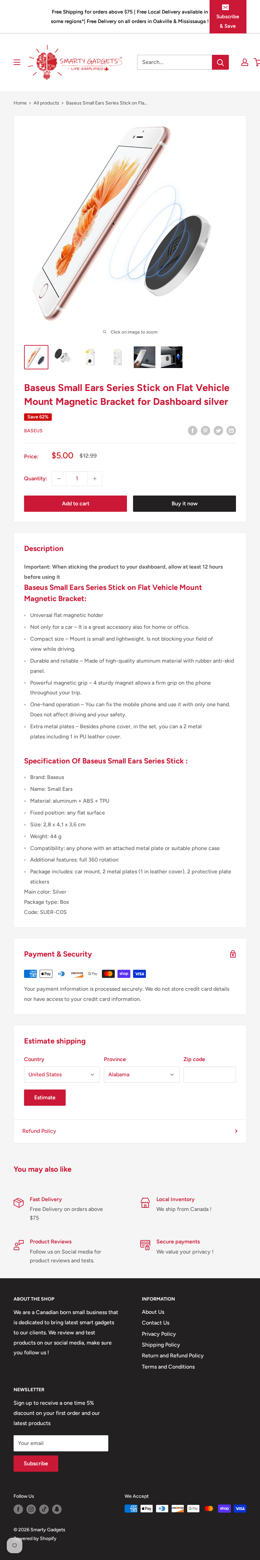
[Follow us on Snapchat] (57, 1509)
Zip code (194, 1059)
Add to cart (75, 503)
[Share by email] (231, 430)
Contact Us (155, 1323)
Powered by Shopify (35, 1538)
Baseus (33, 431)
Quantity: (35, 478)
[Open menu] (17, 62)
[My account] (244, 62)
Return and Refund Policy (173, 1355)
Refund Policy (39, 1131)
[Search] (220, 62)
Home (20, 103)
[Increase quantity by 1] (95, 479)
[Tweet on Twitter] (218, 430)
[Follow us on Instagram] (31, 1509)
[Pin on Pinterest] (205, 430)
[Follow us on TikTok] (44, 1509)
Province (115, 1059)
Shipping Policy (161, 1344)
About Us (153, 1312)
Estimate (45, 1097)
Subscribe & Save (227, 21)
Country (34, 1059)
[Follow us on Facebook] (18, 1509)
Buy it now (185, 503)
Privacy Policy (159, 1334)
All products (46, 103)
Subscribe (36, 1463)
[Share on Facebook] (192, 430)
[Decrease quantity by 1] (59, 479)
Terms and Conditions (168, 1366)
